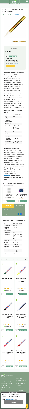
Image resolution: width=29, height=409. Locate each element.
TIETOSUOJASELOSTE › (21, 383)
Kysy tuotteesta (8, 214)
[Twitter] (20, 214)
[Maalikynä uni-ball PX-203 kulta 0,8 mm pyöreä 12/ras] (22, 41)
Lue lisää (16, 64)
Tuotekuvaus (19, 206)
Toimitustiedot (8, 210)
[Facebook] (21, 214)
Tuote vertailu (10, 66)
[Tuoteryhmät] (2, 2)
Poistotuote (7, 175)
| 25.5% (13, 49)
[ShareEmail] (17, 214)
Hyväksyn (13, 402)
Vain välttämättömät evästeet (13, 405)
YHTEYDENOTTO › (19, 390)
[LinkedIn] (18, 214)
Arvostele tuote (20, 210)
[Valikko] (27, 2)
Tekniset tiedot (8, 206)
